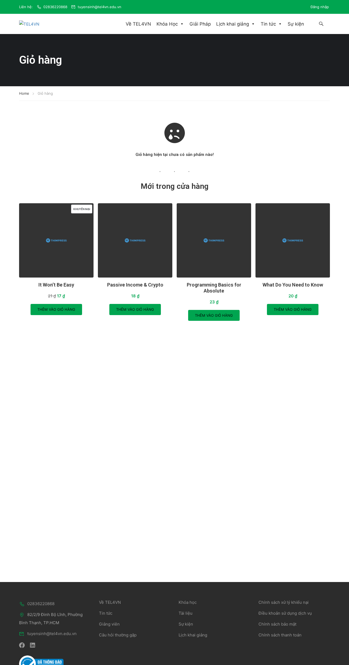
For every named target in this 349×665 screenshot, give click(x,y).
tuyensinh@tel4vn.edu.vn (99, 7)
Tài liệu (185, 613)
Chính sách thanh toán (280, 635)
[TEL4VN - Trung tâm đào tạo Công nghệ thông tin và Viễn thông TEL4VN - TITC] (35, 24)
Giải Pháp (200, 24)
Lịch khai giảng (232, 24)
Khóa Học (167, 24)
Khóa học (188, 602)
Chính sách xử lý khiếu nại (283, 602)
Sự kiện (296, 24)
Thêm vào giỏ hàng (56, 309)
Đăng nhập (320, 7)
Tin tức (268, 24)
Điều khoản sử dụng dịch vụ (285, 613)
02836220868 (55, 7)
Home (24, 93)
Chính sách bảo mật (277, 624)
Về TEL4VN (138, 24)
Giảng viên (109, 624)
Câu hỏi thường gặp (118, 635)
